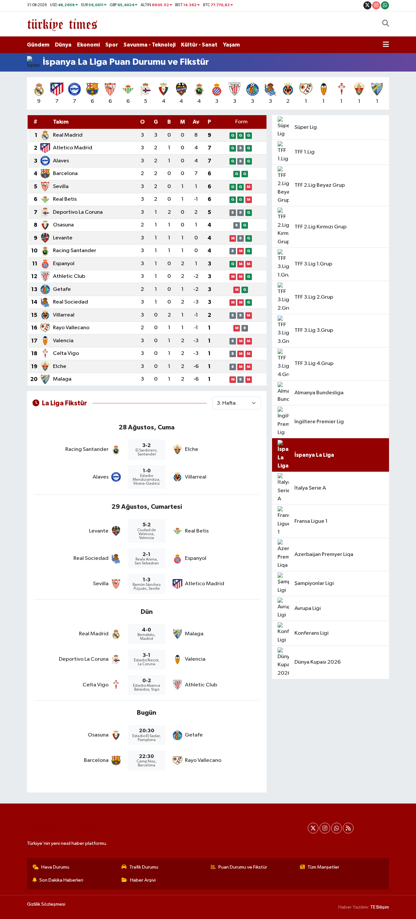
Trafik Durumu (143, 867)
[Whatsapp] (336, 828)
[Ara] (385, 24)
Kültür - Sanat (199, 44)
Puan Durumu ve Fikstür (242, 867)
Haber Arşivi (143, 880)
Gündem (38, 44)
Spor (111, 44)
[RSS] (348, 828)
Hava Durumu (55, 867)
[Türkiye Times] (62, 23)
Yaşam (231, 44)
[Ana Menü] (386, 45)
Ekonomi (88, 44)
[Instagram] (324, 828)
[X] (313, 828)
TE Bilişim (379, 907)
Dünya (63, 44)
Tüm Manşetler (323, 867)
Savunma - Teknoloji (150, 44)
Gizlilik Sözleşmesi (46, 904)
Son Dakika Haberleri (61, 880)
